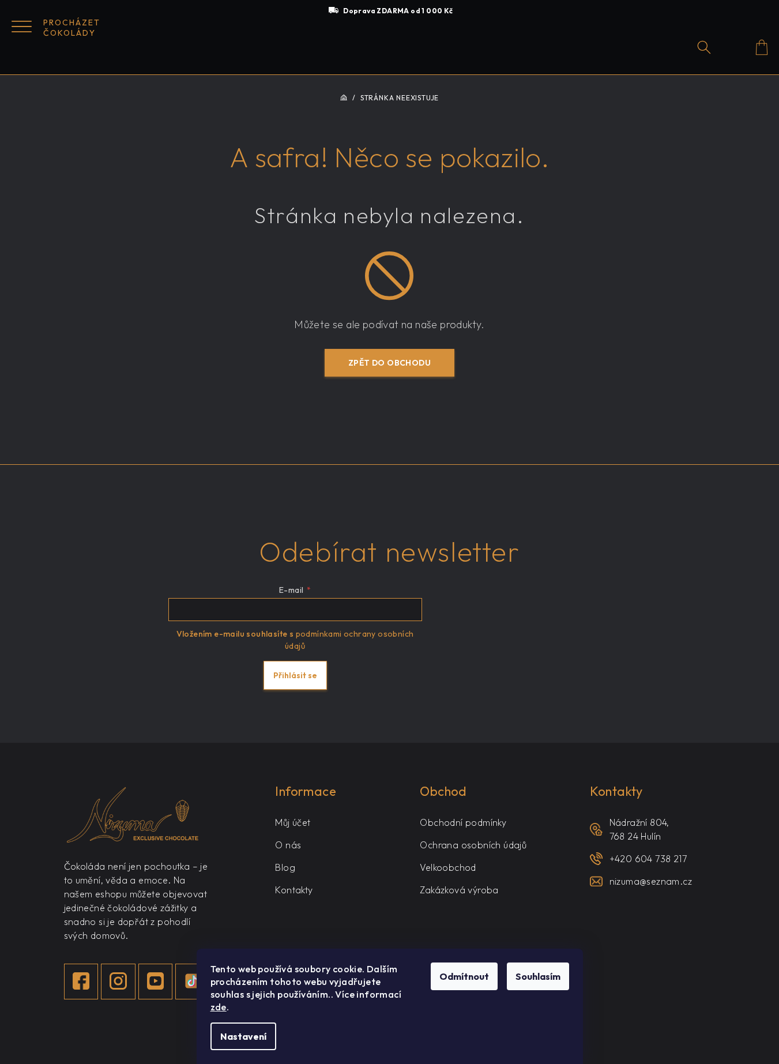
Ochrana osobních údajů (473, 845)
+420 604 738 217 (648, 858)
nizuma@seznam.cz (650, 881)
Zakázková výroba (459, 890)
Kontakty (294, 890)
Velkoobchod (448, 867)
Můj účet (292, 822)
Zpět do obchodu (389, 363)
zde (218, 1007)
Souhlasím (537, 976)
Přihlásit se (295, 675)
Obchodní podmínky (463, 822)
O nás (288, 845)
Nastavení (243, 1036)
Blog (285, 867)
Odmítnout (464, 976)
